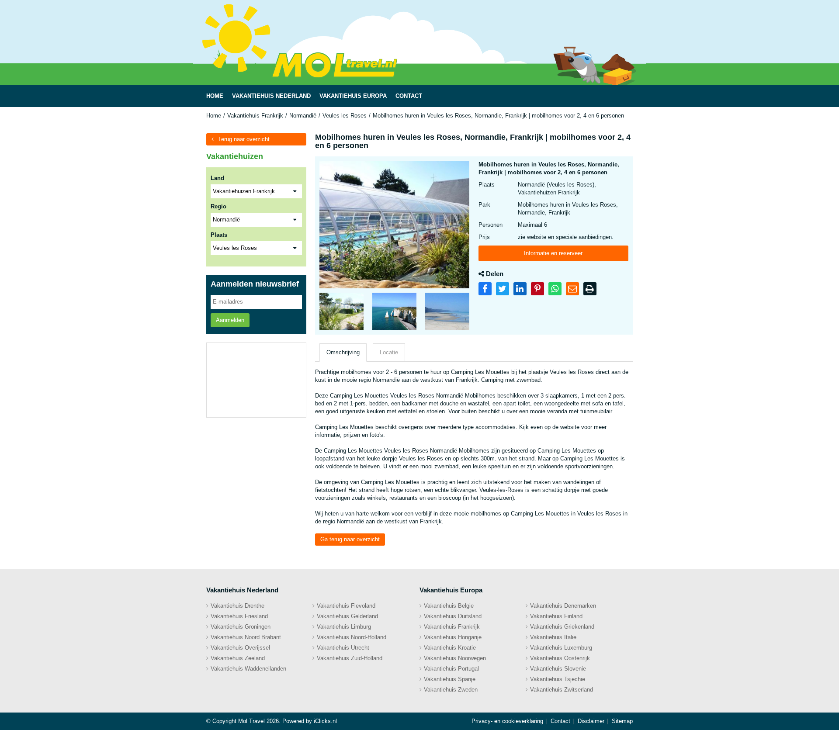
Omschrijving (343, 352)
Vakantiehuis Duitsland (453, 616)
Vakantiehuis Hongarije (453, 637)
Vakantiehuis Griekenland (562, 626)
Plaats (219, 235)
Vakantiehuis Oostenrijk (560, 658)
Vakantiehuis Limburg (344, 626)
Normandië (302, 115)
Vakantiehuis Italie (553, 637)
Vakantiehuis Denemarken (563, 605)
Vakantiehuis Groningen (240, 626)
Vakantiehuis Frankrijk (255, 115)
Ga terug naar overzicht (350, 539)
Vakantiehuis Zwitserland (561, 689)
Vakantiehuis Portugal (451, 668)
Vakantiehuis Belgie (449, 605)
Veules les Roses (344, 115)
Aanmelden (230, 320)
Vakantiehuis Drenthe (237, 605)
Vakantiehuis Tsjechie (557, 679)
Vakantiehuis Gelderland (347, 616)
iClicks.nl (325, 721)
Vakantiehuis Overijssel (240, 647)
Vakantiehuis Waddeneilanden (248, 668)
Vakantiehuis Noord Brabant (246, 637)
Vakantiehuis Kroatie (450, 647)
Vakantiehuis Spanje (449, 679)
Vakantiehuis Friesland (239, 616)
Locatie (389, 352)
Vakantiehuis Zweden (451, 689)
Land (217, 178)
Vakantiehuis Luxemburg (561, 647)
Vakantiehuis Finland (556, 616)
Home (213, 115)
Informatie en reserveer (553, 253)
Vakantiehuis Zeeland (238, 658)
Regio (218, 206)
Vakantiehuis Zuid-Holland (349, 658)
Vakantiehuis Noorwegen (455, 658)
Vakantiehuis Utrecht (343, 647)
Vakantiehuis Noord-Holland (351, 637)
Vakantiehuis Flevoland (346, 605)
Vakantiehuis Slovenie (558, 668)
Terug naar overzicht (244, 139)
